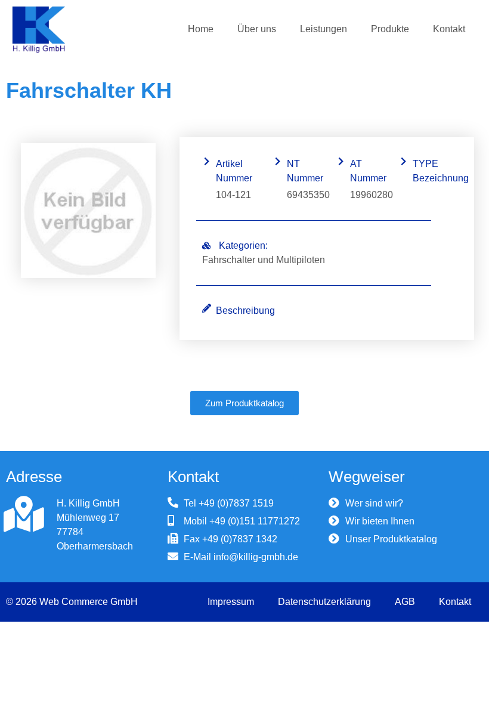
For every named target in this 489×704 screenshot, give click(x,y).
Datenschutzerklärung (324, 602)
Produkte (390, 29)
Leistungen (323, 29)
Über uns (256, 29)
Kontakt (449, 29)
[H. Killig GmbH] (24, 514)
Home (200, 29)
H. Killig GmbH (88, 503)
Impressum (231, 602)
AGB (405, 602)
